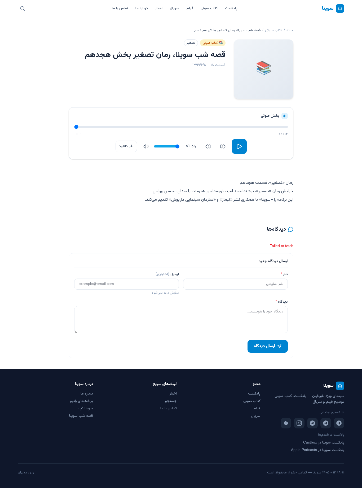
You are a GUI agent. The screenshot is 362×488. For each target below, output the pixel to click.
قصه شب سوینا (81, 416)
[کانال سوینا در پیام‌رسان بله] (286, 423)
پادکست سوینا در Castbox (323, 443)
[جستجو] (22, 8)
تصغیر (191, 43)
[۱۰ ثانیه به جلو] (208, 146)
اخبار (158, 8)
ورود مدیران (26, 473)
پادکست (231, 8)
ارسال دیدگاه (264, 346)
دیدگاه (282, 302)
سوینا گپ (85, 408)
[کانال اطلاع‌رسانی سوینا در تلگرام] (339, 423)
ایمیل (167, 274)
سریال (174, 8)
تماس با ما (120, 8)
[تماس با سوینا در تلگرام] (312, 423)
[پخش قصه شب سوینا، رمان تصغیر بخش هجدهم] (239, 146)
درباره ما (141, 8)
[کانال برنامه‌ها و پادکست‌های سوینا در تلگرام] (325, 423)
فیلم (190, 8)
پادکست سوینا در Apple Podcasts (317, 450)
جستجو (171, 401)
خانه (289, 30)
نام (284, 274)
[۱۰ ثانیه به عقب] (223, 146)
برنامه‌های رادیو (81, 401)
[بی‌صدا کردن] (146, 146)
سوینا (328, 8)
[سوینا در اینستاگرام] (299, 423)
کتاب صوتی (209, 8)
